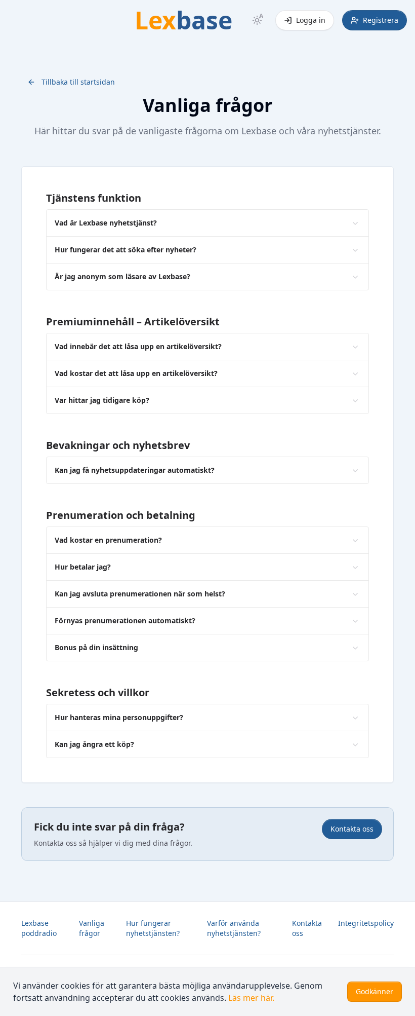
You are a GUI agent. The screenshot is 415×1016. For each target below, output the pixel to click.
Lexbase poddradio (39, 928)
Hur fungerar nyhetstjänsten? (153, 928)
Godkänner (374, 991)
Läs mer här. (251, 997)
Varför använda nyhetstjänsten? (234, 928)
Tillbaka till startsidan (78, 82)
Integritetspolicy (366, 923)
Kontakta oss (352, 829)
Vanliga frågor (91, 928)
